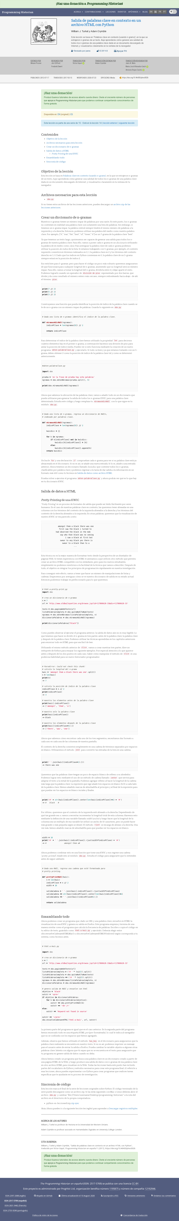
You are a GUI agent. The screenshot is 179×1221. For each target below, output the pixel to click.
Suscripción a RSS (110, 1195)
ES (71, 114)
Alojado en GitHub (44, 1195)
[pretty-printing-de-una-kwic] (137, 500)
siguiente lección (126, 123)
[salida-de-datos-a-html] (136, 491)
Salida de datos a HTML (57, 151)
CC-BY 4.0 (103, 51)
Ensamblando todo (55, 157)
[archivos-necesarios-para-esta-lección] (136, 195)
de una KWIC (65, 154)
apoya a (62, 100)
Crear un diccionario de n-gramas (62, 147)
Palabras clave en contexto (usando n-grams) (84, 176)
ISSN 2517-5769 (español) (15, 1200)
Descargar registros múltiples (123, 1108)
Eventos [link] (122, 11)
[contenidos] (136, 134)
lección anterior (110, 123)
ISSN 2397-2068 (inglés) (15, 1195)
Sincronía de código (56, 162)
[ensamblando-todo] (136, 916)
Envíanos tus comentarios (165, 1195)
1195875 (114, 1188)
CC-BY (135, 1183)
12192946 (150, 1188)
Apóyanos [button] (133, 11)
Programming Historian (17, 12)
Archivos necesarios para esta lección (64, 143)
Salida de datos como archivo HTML (94, 473)
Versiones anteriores (136, 1195)
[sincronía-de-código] (136, 1084)
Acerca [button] (77, 11)
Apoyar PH (121, 51)
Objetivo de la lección (56, 139)
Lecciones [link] (111, 11)
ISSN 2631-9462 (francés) (15, 1205)
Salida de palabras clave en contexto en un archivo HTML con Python (106, 22)
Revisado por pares (82, 51)
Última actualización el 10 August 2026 (78, 1195)
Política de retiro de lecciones (45, 1215)
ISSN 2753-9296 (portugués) (15, 1210)
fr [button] (160, 11)
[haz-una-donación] (136, 93)
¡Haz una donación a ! (89, 3)
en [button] (151, 11)
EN (59, 114)
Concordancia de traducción (135, 1215)
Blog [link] (145, 11)
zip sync (75, 1103)
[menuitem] (111, 12)
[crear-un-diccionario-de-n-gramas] (136, 217)
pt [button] (164, 11)
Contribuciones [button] (93, 11)
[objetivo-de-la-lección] (136, 171)
